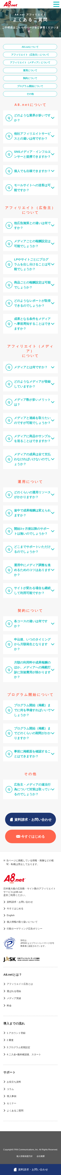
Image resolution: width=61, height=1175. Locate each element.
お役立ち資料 (14, 1081)
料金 (9, 1005)
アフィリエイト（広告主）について (30, 54)
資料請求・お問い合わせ (33, 819)
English (11, 915)
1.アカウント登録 (16, 1033)
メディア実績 (14, 998)
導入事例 (11, 1096)
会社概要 (41, 1156)
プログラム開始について (30, 86)
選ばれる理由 (14, 991)
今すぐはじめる (33, 836)
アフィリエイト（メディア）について (30, 62)
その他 (30, 94)
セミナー (11, 1103)
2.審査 (10, 1040)
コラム (10, 1089)
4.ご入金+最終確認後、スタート (24, 1054)
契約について (30, 78)
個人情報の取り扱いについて (22, 921)
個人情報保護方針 (24, 1156)
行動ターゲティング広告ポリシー (24, 928)
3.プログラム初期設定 (18, 1047)
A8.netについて (30, 46)
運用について (30, 70)
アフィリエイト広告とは (20, 984)
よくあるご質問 (15, 1110)
